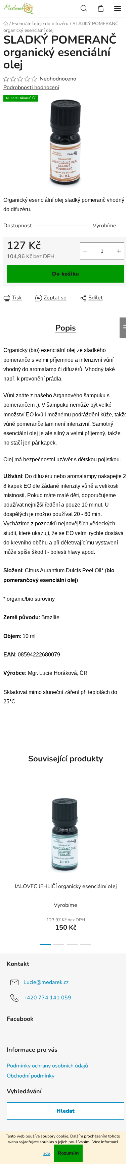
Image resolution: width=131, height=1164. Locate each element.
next (124, 821)
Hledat (65, 1111)
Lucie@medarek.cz (46, 982)
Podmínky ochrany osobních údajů (47, 1065)
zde (46, 1153)
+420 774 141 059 (47, 997)
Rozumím (68, 1153)
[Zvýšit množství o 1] (119, 251)
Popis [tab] (65, 328)
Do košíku (65, 274)
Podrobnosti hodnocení (31, 87)
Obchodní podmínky (30, 1076)
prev (7, 821)
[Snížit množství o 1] (85, 251)
